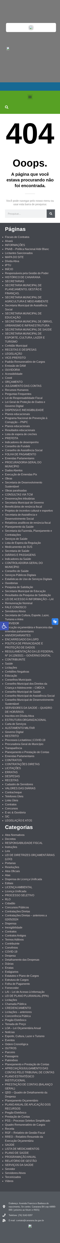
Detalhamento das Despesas (22, 959)
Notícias (10, 1032)
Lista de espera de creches (21, 434)
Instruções (11, 847)
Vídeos (9, 1181)
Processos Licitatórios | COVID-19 (25, 740)
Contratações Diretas (17, 911)
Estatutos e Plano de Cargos (22, 975)
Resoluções (12, 867)
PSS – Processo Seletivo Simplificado (27, 1120)
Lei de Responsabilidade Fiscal (23, 398)
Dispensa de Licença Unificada (23, 879)
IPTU (8, 265)
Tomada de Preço (15, 1024)
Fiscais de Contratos (17, 237)
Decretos (10, 839)
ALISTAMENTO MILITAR (20, 728)
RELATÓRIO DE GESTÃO (21, 1160)
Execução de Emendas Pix (21, 474)
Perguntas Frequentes (18, 394)
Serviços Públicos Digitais (20, 575)
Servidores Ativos (15, 611)
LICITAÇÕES (13, 768)
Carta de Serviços (15, 724)
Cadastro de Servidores (19, 784)
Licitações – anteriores (18, 1012)
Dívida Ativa (12, 261)
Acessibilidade (13, 373)
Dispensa (10, 923)
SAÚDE (9, 1144)
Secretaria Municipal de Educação (25, 591)
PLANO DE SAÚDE (17, 1152)
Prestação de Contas (17, 1116)
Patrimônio (11, 1060)
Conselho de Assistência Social (23, 450)
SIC (7, 816)
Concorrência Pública (18, 1016)
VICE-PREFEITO (15, 357)
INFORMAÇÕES (15, 245)
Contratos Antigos (15, 935)
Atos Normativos (14, 835)
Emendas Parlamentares (19, 458)
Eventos (10, 1040)
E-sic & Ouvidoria (15, 812)
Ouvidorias (11, 583)
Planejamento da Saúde (19, 526)
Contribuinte (12, 943)
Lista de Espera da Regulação (23, 542)
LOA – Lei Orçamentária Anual (23, 1028)
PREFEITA (11, 438)
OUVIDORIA (12, 369)
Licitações (11, 667)
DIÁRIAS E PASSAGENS (20, 555)
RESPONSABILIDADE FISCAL (24, 843)
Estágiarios (11, 971)
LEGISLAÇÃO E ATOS (18, 820)
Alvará (9, 241)
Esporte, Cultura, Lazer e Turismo (24, 1036)
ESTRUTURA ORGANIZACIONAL (25, 720)
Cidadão (10, 903)
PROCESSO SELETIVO (19, 895)
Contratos (10, 804)
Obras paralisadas (16, 490)
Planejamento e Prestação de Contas (27, 752)
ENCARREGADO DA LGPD (22, 639)
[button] (30, 97)
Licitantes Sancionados (19, 253)
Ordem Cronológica (16, 1044)
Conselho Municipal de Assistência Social (30, 695)
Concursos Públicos (17, 907)
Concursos (11, 808)
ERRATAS (11, 772)
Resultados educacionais (20, 430)
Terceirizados (13, 1177)
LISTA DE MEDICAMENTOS (22, 1148)
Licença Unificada (15, 891)
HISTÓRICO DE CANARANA (22, 277)
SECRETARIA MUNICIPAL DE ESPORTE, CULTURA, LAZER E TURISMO (25, 337)
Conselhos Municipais (18, 679)
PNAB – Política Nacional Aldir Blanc (27, 249)
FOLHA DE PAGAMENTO (20, 454)
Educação (11, 675)
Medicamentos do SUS (18, 546)
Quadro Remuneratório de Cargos (25, 1124)
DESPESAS (12, 776)
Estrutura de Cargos (17, 979)
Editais (9, 883)
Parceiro (10, 1052)
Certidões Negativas (17, 671)
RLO (7, 899)
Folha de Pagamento (17, 983)
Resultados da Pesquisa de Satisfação (28, 595)
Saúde (9, 663)
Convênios (11, 947)
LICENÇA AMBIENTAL (18, 887)
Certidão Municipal (16, 345)
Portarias (10, 863)
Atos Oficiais (12, 871)
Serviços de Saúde (16, 538)
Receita (9, 1128)
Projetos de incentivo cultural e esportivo (29, 510)
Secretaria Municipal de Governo (24, 502)
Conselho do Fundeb (17, 446)
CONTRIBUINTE (15, 659)
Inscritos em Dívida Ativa (19, 715)
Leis (7, 851)
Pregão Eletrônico (15, 1020)
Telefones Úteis (14, 796)
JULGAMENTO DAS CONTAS (23, 385)
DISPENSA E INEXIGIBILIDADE (24, 410)
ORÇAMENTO (13, 381)
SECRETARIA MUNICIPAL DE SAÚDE (28, 329)
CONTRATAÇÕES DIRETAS (22, 764)
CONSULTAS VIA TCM (19, 494)
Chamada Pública (15, 1004)
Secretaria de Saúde (17, 550)
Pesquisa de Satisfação (19, 587)
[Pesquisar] (51, 213)
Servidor (10, 1169)
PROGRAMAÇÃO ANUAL (20, 1156)
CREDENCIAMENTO (18, 1008)
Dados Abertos (13, 470)
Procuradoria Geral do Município (24, 744)
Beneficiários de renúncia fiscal (23, 506)
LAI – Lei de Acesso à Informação (24, 991)
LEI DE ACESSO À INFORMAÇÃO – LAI (29, 599)
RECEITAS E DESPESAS (20, 349)
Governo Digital (14, 732)
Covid (8, 377)
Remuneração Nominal (18, 603)
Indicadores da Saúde (18, 559)
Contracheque (13, 792)
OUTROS (10, 1048)
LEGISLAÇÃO (13, 353)
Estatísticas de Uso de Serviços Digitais (28, 579)
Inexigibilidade (13, 927)
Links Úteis (11, 800)
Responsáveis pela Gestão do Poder (26, 273)
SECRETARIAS (14, 281)
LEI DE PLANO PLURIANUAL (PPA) (27, 996)
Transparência (13, 748)
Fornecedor (12, 987)
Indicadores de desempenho (22, 442)
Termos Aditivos (14, 939)
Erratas (9, 967)
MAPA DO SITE (14, 257)
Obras (8, 478)
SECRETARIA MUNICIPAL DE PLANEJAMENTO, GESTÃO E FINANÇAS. (23, 289)
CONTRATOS (13, 760)
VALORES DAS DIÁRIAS (20, 788)
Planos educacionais (17, 414)
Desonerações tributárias (20, 498)
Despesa (10, 955)
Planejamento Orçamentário (21, 1100)
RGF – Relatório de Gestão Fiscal (25, 1132)
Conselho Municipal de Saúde (23, 691)
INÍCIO (9, 269)
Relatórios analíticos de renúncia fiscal (28, 522)
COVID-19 (11, 951)
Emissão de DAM (15, 365)
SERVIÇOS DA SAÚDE (19, 1165)
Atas (7, 875)
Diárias (9, 963)
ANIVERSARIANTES (18, 635)
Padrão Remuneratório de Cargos (25, 361)
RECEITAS (11, 780)
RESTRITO (12, 736)
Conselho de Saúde (17, 571)
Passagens (11, 1056)
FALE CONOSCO (15, 607)
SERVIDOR (12, 623)
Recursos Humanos (16, 390)
